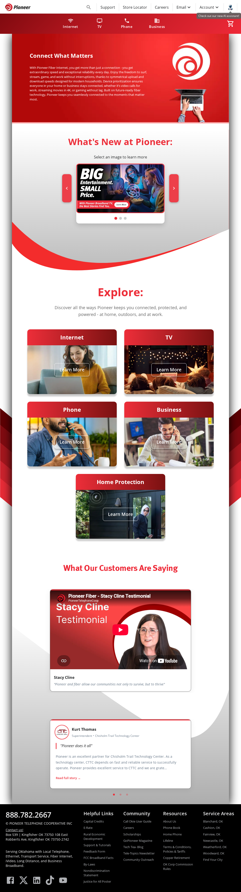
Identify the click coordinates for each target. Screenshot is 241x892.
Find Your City (213, 859)
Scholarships (132, 834)
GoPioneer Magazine (137, 840)
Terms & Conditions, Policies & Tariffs (177, 849)
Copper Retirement (176, 858)
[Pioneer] (18, 7)
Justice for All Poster (97, 881)
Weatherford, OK (215, 847)
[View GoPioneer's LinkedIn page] (36, 881)
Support (107, 7)
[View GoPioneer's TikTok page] (50, 881)
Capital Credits (94, 821)
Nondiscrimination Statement (97, 873)
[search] (89, 7)
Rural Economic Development (94, 836)
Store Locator (135, 7)
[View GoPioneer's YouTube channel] (63, 881)
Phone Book (171, 828)
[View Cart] (230, 23)
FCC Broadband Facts (98, 858)
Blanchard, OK (213, 821)
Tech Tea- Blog (133, 847)
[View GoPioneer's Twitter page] (23, 881)
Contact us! (14, 830)
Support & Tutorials (97, 845)
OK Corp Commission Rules (178, 866)
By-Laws (89, 864)
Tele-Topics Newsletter (139, 853)
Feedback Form (94, 851)
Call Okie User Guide (137, 821)
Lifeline (168, 840)
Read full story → (68, 778)
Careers (162, 7)
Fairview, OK (211, 834)
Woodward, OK (213, 853)
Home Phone (172, 834)
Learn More (72, 370)
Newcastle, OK (213, 840)
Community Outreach (138, 859)
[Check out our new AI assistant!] (230, 7)
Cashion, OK (211, 828)
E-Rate (88, 828)
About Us (169, 821)
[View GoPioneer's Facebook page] (10, 881)
